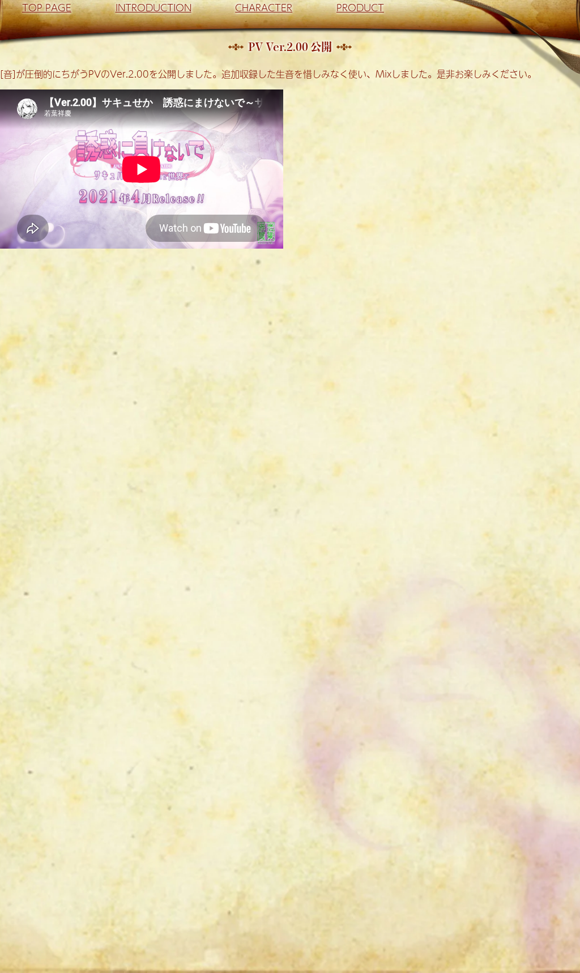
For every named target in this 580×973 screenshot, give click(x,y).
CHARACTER (263, 7)
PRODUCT (360, 7)
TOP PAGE (46, 7)
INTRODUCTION (153, 7)
